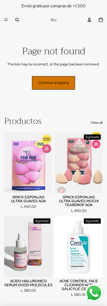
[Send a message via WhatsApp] (94, 293)
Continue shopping (53, 82)
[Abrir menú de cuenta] (89, 20)
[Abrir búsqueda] (17, 20)
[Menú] (6, 20)
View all (97, 122)
